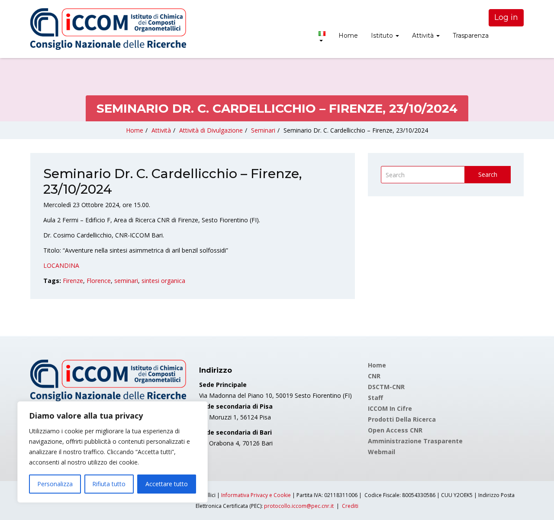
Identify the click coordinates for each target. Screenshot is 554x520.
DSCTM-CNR (386, 387)
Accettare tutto (166, 484)
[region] (112, 452)
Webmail (381, 452)
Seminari (263, 130)
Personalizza (55, 484)
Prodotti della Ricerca (402, 419)
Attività (423, 35)
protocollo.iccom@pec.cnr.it (299, 506)
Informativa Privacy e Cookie (256, 495)
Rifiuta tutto (109, 484)
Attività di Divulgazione (211, 130)
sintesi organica (163, 280)
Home (348, 35)
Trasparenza (471, 35)
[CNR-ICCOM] (108, 29)
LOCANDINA (61, 265)
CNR (374, 376)
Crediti (350, 506)
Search (487, 174)
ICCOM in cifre (390, 408)
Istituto (383, 35)
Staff (375, 397)
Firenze (73, 280)
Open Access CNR (395, 430)
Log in (506, 17)
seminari (126, 280)
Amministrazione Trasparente (415, 441)
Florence (99, 280)
